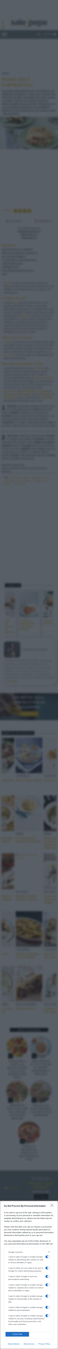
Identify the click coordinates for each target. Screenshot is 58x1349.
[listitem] (29, 1252)
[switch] (47, 1256)
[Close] (52, 1206)
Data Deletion (14, 1344)
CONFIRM (17, 1334)
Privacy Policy (44, 1344)
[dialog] (29, 1275)
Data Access (29, 1344)
